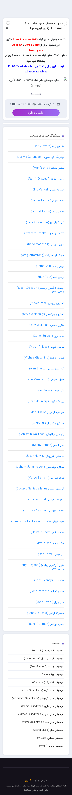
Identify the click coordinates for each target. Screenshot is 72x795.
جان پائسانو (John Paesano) (47, 591)
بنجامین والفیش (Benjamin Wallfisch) (41, 434)
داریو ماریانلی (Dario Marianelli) (45, 244)
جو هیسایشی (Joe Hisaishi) (47, 412)
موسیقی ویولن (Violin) (51, 746)
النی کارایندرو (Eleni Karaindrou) (45, 222)
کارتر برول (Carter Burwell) (48, 336)
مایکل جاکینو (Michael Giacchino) (44, 358)
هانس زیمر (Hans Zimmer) (47, 146)
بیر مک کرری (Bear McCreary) (46, 401)
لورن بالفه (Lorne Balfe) (50, 266)
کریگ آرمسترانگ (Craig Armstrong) (42, 255)
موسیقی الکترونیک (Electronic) (46, 651)
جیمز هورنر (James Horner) (47, 200)
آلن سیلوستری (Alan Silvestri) (46, 368)
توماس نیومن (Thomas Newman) (43, 510)
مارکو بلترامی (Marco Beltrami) (46, 478)
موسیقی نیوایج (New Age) (48, 738)
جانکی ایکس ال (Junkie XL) (48, 423)
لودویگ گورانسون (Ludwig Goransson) (40, 157)
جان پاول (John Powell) (50, 602)
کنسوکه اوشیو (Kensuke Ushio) (45, 613)
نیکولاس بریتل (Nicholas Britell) (45, 499)
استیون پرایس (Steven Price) (47, 303)
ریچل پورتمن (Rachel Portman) (45, 624)
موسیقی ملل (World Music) (48, 730)
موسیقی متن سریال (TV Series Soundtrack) (39, 714)
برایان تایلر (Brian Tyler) (50, 277)
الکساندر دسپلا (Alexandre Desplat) (43, 233)
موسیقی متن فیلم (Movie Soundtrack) (42, 722)
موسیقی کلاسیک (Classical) (47, 682)
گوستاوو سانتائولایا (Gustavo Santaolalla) (40, 488)
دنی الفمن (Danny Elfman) (48, 445)
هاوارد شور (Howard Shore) (47, 532)
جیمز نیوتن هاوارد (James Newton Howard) (37, 521)
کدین (28, 781)
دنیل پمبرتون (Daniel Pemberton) (44, 379)
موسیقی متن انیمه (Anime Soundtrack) (41, 690)
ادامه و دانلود (36, 112)
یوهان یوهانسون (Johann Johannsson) (40, 467)
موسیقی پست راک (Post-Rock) (46, 666)
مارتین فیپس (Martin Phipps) (46, 347)
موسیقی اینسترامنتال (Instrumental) (43, 659)
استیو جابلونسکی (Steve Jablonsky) (43, 314)
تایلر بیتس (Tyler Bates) (49, 390)
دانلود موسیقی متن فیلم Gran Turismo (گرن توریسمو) (43, 26)
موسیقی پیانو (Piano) (51, 674)
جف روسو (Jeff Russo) (50, 543)
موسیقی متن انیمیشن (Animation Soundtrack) (37, 698)
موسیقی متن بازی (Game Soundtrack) (42, 706)
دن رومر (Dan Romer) (51, 554)
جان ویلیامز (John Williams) (47, 211)
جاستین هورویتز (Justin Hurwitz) (44, 456)
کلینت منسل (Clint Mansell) (47, 189)
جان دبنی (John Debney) (49, 580)
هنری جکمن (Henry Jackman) (45, 325)
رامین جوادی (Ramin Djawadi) (46, 179)
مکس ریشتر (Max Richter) (48, 168)
